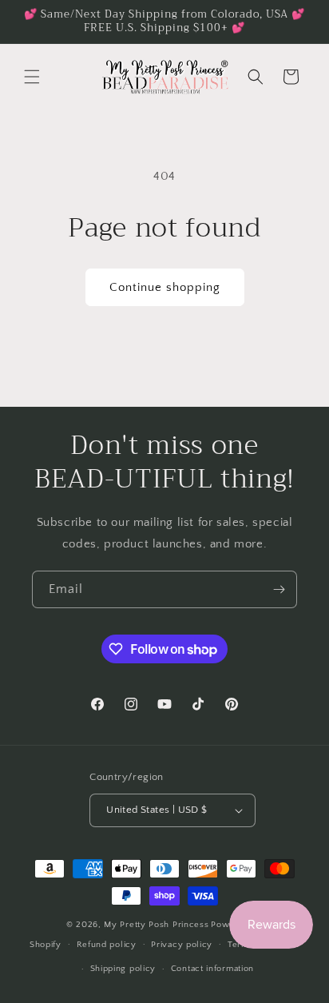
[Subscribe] (278, 589)
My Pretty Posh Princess (156, 924)
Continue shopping (164, 287)
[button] (32, 76)
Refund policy (107, 944)
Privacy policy (181, 944)
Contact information (212, 968)
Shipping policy (123, 968)
